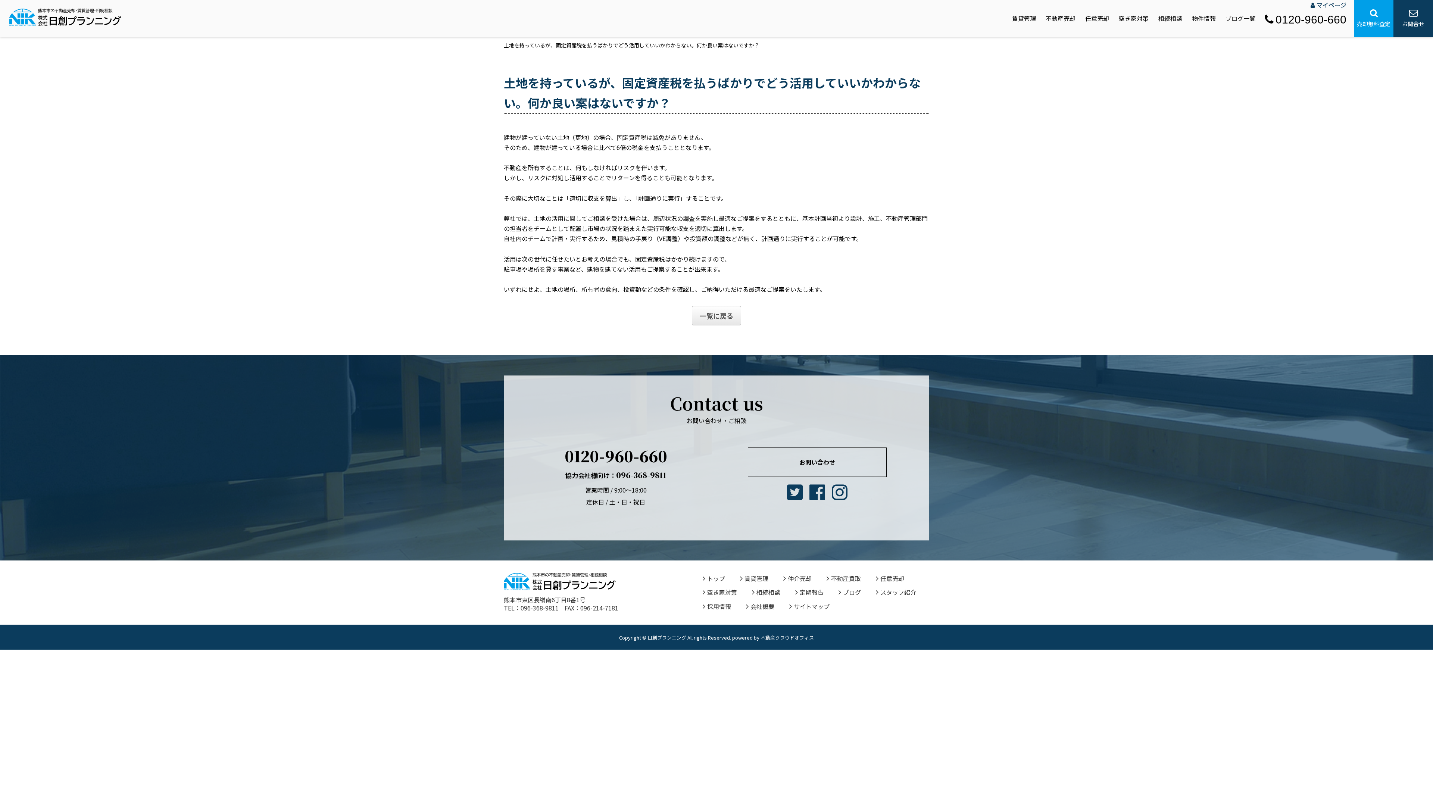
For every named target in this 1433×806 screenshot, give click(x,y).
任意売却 (1097, 18)
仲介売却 (800, 578)
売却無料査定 (1373, 24)
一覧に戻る (716, 316)
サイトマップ (812, 606)
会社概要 (762, 606)
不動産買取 (846, 578)
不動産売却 (1060, 18)
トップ (716, 578)
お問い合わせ (817, 461)
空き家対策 (1134, 18)
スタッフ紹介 (898, 592)
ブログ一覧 (1240, 18)
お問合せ (1413, 24)
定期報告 (812, 592)
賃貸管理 (1024, 18)
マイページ (1331, 4)
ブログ (852, 592)
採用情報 (719, 606)
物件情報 (1204, 18)
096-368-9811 (615, 474)
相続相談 (1170, 18)
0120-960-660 (1311, 19)
